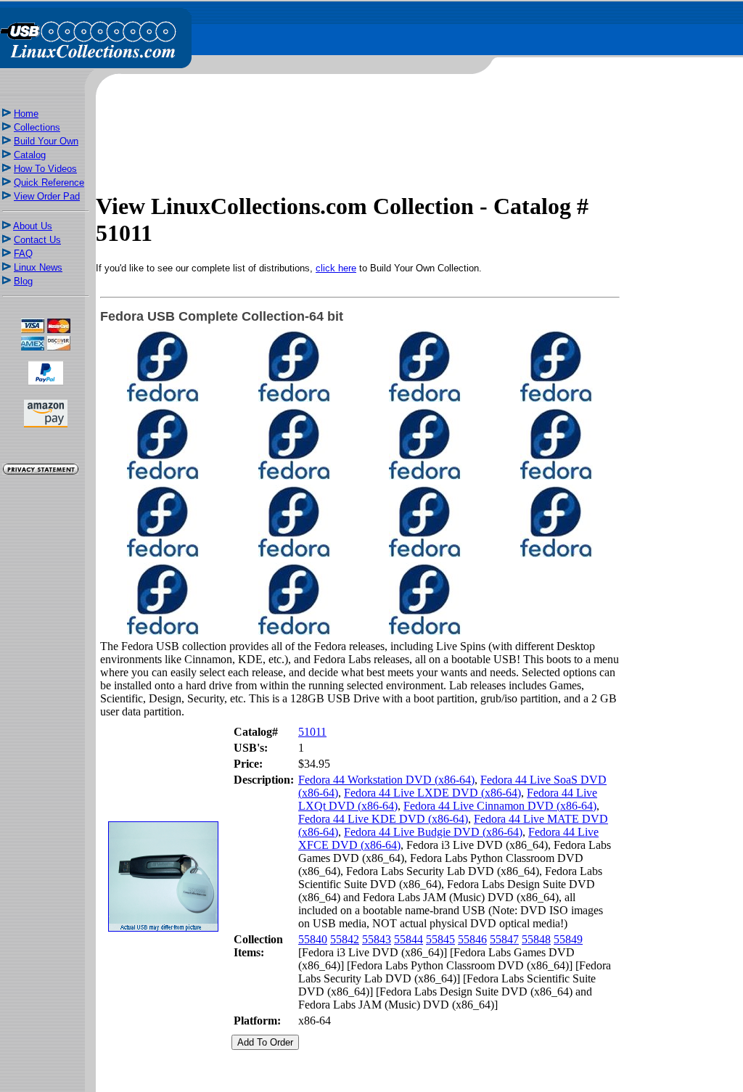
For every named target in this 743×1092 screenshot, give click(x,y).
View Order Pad (47, 196)
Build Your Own (46, 141)
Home (26, 113)
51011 (312, 732)
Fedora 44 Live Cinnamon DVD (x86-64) (499, 806)
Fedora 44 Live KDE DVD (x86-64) (383, 819)
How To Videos (45, 168)
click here (336, 268)
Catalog (30, 154)
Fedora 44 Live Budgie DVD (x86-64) (433, 832)
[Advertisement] (45, 734)
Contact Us (37, 239)
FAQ (23, 253)
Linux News (38, 267)
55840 (312, 939)
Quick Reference (49, 182)
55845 (440, 939)
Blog (23, 281)
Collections (37, 127)
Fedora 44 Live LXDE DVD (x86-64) (432, 793)
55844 (408, 939)
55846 (472, 939)
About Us (32, 226)
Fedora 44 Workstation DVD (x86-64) (386, 779)
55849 (568, 939)
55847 (504, 939)
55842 (344, 939)
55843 (376, 939)
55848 (536, 939)
